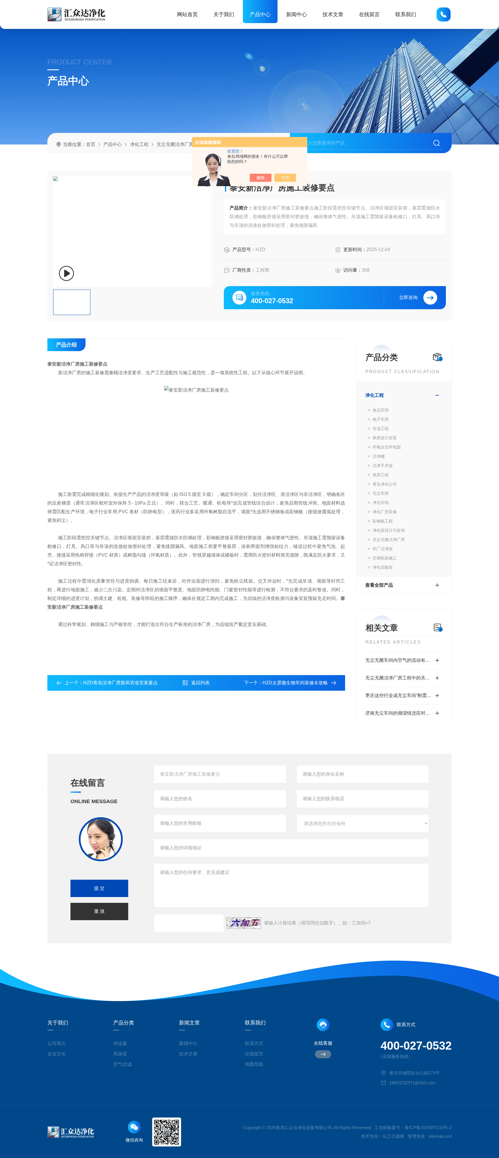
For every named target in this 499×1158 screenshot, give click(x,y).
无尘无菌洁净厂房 (175, 144)
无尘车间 (381, 493)
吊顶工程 (381, 428)
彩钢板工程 (383, 521)
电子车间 (381, 419)
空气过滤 (122, 1064)
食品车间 (381, 410)
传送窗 (120, 1043)
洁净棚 (379, 456)
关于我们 (223, 14)
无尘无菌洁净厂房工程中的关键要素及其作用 (404, 677)
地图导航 (254, 1064)
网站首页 (187, 14)
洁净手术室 (383, 465)
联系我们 (405, 14)
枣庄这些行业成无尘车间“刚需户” (399, 695)
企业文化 (56, 1053)
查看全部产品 (379, 585)
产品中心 (260, 14)
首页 (90, 144)
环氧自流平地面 (387, 447)
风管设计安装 (385, 438)
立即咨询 (408, 297)
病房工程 (381, 475)
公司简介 (56, 1043)
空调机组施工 (385, 558)
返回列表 (200, 682)
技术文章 (333, 14)
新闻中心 (296, 14)
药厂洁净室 (383, 548)
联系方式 (254, 1043)
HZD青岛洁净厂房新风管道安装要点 (120, 682)
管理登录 (416, 1136)
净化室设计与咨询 (389, 530)
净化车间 (381, 502)
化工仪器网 (393, 1136)
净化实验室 (383, 567)
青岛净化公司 (385, 484)
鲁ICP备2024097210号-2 (428, 1127)
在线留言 (369, 14)
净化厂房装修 (385, 511)
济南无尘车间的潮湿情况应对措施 (400, 713)
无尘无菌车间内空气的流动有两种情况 (404, 660)
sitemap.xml (440, 1136)
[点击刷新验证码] (243, 923)
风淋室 (120, 1053)
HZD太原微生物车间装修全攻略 (295, 682)
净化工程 (139, 144)
